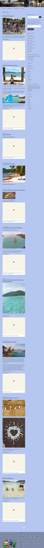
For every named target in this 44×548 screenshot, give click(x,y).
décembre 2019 (29, 96)
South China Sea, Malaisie (8, 391)
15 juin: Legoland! (29, 51)
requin (28, 544)
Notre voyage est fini (30, 38)
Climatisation (37, 536)
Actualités (28, 65)
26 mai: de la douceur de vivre (10, 398)
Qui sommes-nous (9, 8)
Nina (28, 74)
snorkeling (20, 545)
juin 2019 (28, 99)
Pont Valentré (21, 544)
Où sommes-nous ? (17, 8)
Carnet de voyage (30, 68)
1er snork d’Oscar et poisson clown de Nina (13, 190)
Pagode (28, 542)
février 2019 (29, 105)
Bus (30, 536)
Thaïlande (28, 79)
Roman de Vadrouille (13, 3)
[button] (13, 49)
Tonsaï (28, 545)
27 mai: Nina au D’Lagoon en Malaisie (12, 227)
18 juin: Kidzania (29, 46)
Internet (36, 539)
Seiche (34, 544)
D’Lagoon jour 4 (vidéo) (8, 164)
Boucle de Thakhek (22, 536)
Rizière (31, 544)
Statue (24, 545)
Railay (25, 544)
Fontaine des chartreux (27, 539)
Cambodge (29, 66)
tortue (30, 545)
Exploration (21, 539)
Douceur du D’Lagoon (8, 16)
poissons (36, 542)
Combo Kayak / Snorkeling (9, 342)
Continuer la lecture (6, 39)
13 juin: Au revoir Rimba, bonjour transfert (33, 54)
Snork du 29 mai (6, 134)
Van (36, 545)
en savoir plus (30, 90)
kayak (39, 539)
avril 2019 (28, 102)
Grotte (32, 539)
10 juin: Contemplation (30, 60)
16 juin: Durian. (29, 49)
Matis (28, 73)
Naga (25, 542)
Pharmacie (32, 542)
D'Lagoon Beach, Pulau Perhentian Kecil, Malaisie (11, 59)
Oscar (28, 76)
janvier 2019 (29, 107)
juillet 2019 (29, 97)
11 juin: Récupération (30, 58)
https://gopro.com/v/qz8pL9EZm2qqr (9, 184)
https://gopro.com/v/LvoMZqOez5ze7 (9, 200)
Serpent (37, 544)
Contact (22, 8)
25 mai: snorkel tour (7, 478)
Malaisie (28, 71)
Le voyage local (29, 35)
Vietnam (28, 81)
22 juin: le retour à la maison (31, 41)
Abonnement (30, 29)
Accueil (4, 8)
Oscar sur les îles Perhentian (10, 65)
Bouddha (27, 536)
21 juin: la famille (29, 43)
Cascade (33, 536)
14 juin (28, 52)
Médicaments (21, 542)
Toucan (34, 545)
